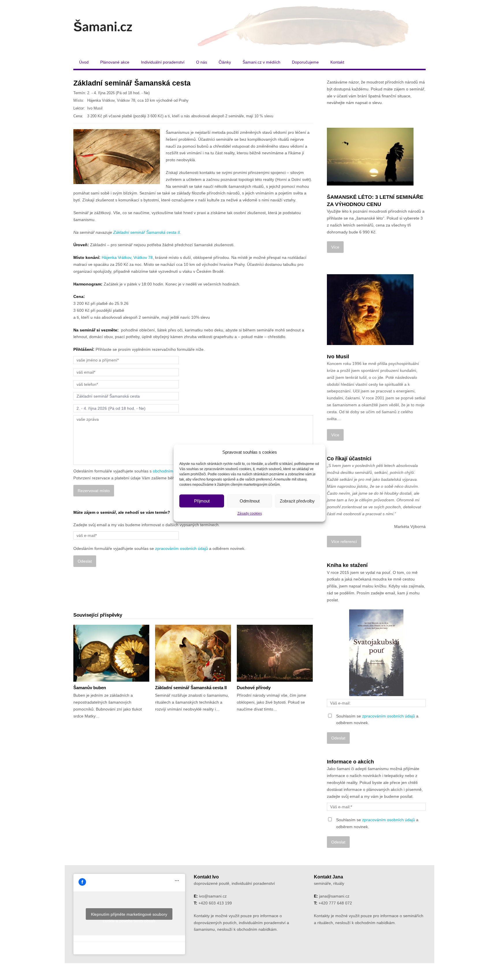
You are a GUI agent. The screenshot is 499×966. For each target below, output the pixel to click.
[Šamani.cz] (249, 26)
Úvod (84, 62)
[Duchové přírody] (275, 653)
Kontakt (337, 62)
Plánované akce (114, 62)
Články (225, 62)
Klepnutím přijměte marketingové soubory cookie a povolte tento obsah (129, 916)
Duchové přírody (254, 687)
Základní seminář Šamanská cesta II (146, 232)
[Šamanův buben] (111, 653)
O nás (201, 62)
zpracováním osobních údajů (181, 548)
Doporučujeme (305, 62)
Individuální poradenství (163, 62)
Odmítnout (250, 500)
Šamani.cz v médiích (261, 62)
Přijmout (202, 500)
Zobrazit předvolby (297, 500)
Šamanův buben (89, 687)
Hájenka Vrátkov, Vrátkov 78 (127, 257)
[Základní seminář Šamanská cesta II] (193, 653)
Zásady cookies (249, 514)
